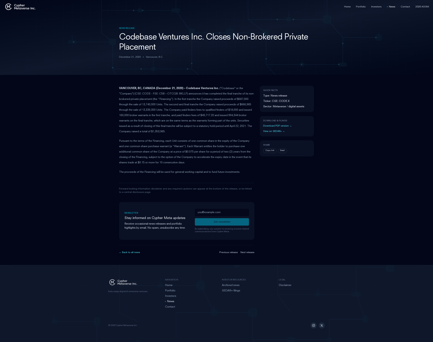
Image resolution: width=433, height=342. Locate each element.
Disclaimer (285, 285)
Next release (247, 252)
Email (282, 151)
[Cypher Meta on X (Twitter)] (322, 325)
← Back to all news (129, 252)
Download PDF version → (277, 126)
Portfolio (361, 7)
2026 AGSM (422, 7)
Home (347, 7)
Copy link (269, 151)
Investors (376, 7)
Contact (405, 7)
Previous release (228, 252)
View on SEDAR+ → (274, 131)
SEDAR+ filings (231, 290)
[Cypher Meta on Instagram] (314, 325)
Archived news (231, 285)
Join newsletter (222, 222)
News (392, 7)
